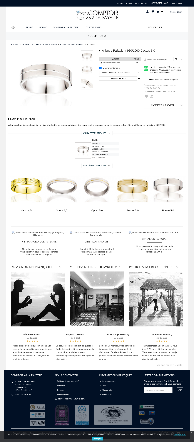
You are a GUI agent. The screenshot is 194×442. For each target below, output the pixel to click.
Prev (8, 189)
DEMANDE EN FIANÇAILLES (34, 267)
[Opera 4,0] (61, 189)
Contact (60, 390)
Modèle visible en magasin (165, 79)
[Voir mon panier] (159, 11)
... (28, 359)
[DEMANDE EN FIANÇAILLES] (38, 299)
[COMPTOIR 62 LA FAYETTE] (97, 15)
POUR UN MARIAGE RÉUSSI (152, 267)
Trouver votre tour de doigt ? (156, 59)
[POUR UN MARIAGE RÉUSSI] (156, 299)
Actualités (61, 386)
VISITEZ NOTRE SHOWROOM (93, 267)
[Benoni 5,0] (132, 189)
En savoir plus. (180, 434)
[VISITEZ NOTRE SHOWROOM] (97, 298)
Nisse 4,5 (26, 210)
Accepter (98, 439)
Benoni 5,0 (133, 210)
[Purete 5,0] (168, 189)
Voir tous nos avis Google (169, 365)
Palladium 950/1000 (111, 62)
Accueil (15, 44)
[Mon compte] (147, 11)
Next (186, 189)
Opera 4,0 (61, 210)
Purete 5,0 (168, 210)
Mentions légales (109, 381)
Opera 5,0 (97, 210)
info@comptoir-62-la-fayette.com (71, 399)
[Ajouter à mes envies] (147, 97)
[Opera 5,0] (97, 189)
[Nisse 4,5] (26, 189)
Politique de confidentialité (68, 381)
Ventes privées (63, 394)
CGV (104, 386)
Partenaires (107, 394)
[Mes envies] (153, 11)
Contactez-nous (159, 3)
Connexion (176, 3)
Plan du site (107, 390)
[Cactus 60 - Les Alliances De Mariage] (87, 57)
